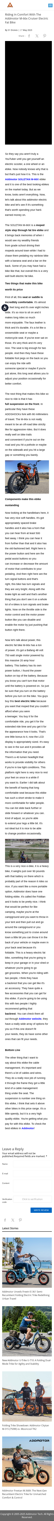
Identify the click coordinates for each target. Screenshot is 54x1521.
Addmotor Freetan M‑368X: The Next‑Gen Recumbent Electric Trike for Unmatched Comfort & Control (24, 1494)
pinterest (45, 36)
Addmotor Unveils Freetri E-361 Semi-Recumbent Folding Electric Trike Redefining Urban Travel (26, 1295)
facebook (29, 36)
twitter (37, 36)
